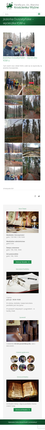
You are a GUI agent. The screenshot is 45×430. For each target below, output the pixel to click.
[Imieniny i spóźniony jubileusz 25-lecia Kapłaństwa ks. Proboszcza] (31, 359)
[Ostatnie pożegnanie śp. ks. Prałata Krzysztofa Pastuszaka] (22, 367)
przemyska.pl (33, 422)
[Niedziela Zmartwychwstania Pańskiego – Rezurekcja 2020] (31, 367)
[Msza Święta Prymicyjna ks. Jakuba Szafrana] (14, 367)
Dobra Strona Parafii (21, 422)
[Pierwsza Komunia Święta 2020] (14, 359)
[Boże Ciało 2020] (22, 359)
